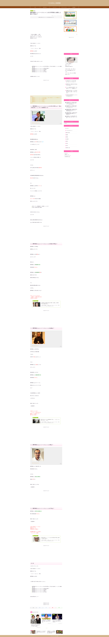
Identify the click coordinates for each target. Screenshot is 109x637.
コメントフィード (68, 155)
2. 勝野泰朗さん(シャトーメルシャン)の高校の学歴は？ (39, 98)
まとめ (32, 102)
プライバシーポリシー (64, 7)
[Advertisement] (46, 27)
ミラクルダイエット (69, 130)
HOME (35, 7)
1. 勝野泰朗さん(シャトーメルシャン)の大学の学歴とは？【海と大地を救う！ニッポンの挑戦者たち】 (46, 97)
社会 (67, 145)
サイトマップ (54, 7)
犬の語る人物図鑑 (54, 3)
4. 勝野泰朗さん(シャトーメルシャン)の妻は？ (38, 100)
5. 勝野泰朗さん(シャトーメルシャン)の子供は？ (38, 101)
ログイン (66, 153)
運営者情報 (74, 7)
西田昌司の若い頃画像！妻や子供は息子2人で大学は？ (71, 85)
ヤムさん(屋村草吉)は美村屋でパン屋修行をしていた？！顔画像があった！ (71, 88)
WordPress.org (67, 156)
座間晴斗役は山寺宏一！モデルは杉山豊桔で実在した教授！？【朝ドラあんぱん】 (71, 91)
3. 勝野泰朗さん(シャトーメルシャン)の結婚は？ (38, 99)
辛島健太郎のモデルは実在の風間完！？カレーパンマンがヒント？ (71, 81)
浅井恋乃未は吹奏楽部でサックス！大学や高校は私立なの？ (71, 95)
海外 (67, 141)
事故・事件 (68, 132)
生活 (67, 143)
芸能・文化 (32, 10)
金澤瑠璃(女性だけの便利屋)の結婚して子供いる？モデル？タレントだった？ (71, 103)
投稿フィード (67, 154)
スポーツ (67, 128)
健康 (67, 134)
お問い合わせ (45, 7)
